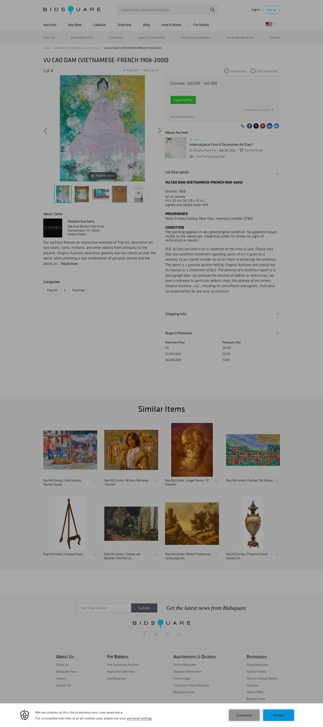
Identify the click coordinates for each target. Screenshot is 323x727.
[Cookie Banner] (161, 715)
